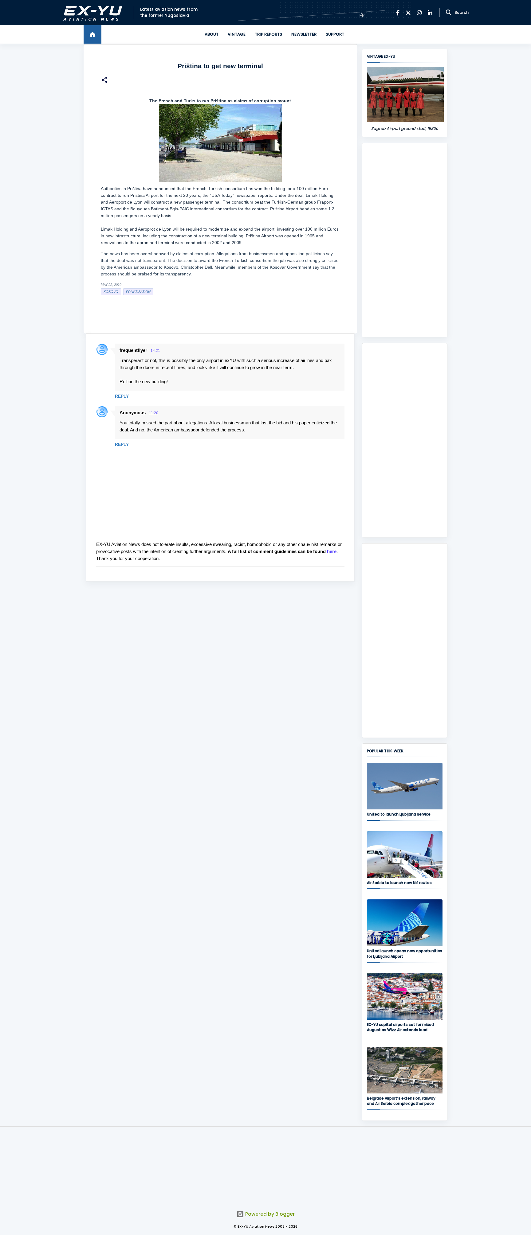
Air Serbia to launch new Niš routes (399, 882)
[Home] (92, 34)
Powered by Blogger (269, 1213)
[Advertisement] (404, 240)
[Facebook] (397, 12)
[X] (408, 12)
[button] (104, 80)
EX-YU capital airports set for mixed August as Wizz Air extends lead (400, 1027)
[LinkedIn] (430, 12)
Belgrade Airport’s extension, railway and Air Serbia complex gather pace (401, 1101)
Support (335, 34)
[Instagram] (419, 12)
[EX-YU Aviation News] (91, 12)
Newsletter (304, 34)
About (211, 34)
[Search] (448, 12)
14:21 (155, 351)
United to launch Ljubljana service (399, 814)
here (331, 551)
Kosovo (111, 292)
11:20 (153, 413)
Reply (122, 396)
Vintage (237, 34)
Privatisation (138, 292)
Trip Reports (268, 34)
